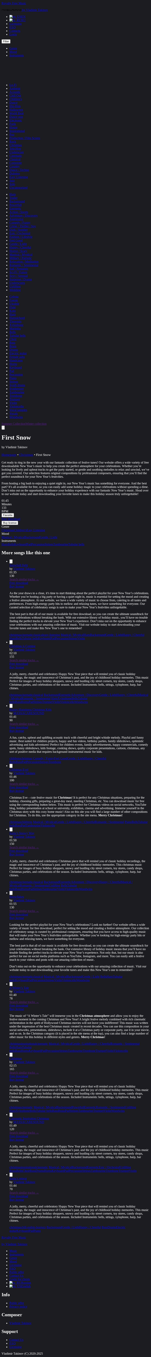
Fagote (13, 300)
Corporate (15, 162)
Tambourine (16, 392)
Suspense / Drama (20, 279)
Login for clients (19, 1279)
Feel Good (16, 240)
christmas (15, 634)
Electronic (15, 120)
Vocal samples (18, 410)
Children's (15, 99)
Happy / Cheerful (20, 247)
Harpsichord (17, 318)
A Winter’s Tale (19, 987)
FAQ (12, 27)
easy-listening (51, 634)
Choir (13, 339)
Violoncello (16, 406)
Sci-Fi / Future (18, 272)
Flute (12, 307)
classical (38, 634)
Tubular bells (17, 335)
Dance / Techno (19, 170)
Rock (12, 141)
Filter (6, 41)
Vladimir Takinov (24, 568)
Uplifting (15, 286)
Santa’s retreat (18, 1178)
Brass (12, 346)
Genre (13, 48)
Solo (12, 184)
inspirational (28, 1043)
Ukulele (14, 303)
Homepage (9, 455)
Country (14, 166)
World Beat (16, 113)
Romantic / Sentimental (23, 265)
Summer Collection (14, 423)
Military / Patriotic (20, 258)
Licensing (15, 23)
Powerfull (15, 205)
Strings (13, 381)
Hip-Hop (15, 106)
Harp (12, 194)
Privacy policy (18, 1306)
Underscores (17, 283)
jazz (43, 1227)
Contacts (14, 30)
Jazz (12, 180)
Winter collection (36, 423)
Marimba (15, 328)
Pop (11, 134)
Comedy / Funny (19, 222)
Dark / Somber (18, 229)
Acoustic (14, 92)
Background (17, 201)
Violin (13, 403)
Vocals (13, 413)
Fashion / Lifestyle (20, 236)
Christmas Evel (18, 769)
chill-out (26, 1227)
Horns (13, 364)
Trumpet (14, 399)
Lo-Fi (13, 85)
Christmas (15, 145)
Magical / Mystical (20, 254)
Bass (12, 342)
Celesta (13, 296)
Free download (18, 583)
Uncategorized (18, 187)
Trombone (15, 395)
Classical (14, 159)
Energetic (15, 208)
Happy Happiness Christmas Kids (30, 709)
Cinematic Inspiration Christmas (29, 1118)
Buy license (16, 586)
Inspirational (17, 131)
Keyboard (15, 367)
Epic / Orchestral (19, 233)
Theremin (15, 321)
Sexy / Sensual (18, 275)
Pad (11, 371)
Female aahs (17, 356)
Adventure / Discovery (23, 215)
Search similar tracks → (24, 579)
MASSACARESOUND (28, 713)
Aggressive (16, 219)
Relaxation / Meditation (24, 261)
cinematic (27, 634)
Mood (13, 52)
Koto (12, 310)
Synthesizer (16, 388)
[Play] (3, 428)
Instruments (16, 55)
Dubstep (14, 173)
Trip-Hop (15, 148)
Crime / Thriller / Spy (22, 226)
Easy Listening (18, 177)
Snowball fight (18, 565)
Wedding (15, 290)
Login (13, 34)
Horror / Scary (18, 251)
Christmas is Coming (22, 646)
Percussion (16, 374)
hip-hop (36, 1227)
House (13, 127)
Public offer (16, 1272)
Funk (12, 124)
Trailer (13, 198)
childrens (15, 758)
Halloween (16, 109)
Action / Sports (18, 212)
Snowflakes (16, 896)
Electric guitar (18, 353)
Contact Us (16, 1275)
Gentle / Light (18, 244)
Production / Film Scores (24, 138)
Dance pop (16, 116)
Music (13, 1251)
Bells (12, 332)
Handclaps (16, 360)
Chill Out (15, 95)
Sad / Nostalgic (18, 268)
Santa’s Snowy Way (21, 833)
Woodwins (16, 417)
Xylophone (16, 325)
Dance (13, 102)
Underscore (16, 152)
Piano (13, 378)
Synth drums (17, 385)
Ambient (14, 88)
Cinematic (15, 155)
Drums (13, 349)
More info (8, 548)
